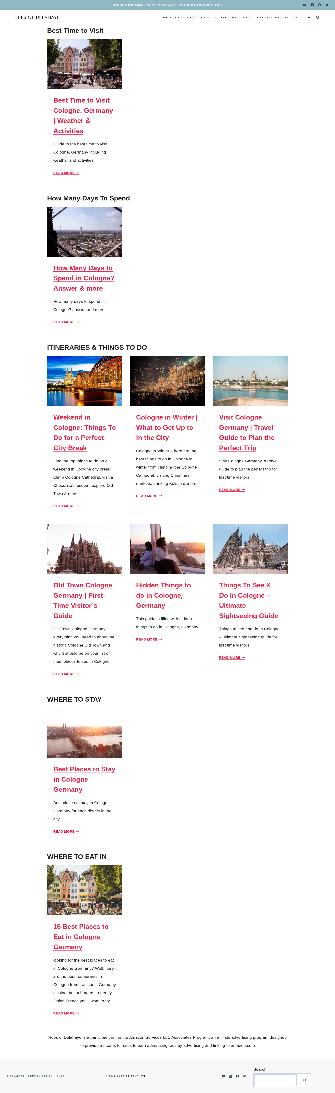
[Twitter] (327, 5)
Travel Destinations (218, 17)
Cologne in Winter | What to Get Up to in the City (167, 427)
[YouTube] (304, 5)
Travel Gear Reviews (260, 17)
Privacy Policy (40, 1076)
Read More (66, 173)
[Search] (304, 1080)
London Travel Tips (176, 17)
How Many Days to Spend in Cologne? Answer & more (83, 278)
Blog (306, 17)
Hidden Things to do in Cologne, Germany (163, 595)
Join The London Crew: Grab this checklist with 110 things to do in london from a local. (167, 4)
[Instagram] (312, 5)
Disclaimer (15, 1076)
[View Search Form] (318, 17)
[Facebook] (319, 5)
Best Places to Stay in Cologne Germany (84, 779)
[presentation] (84, 64)
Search (260, 1069)
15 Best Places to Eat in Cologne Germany (81, 937)
